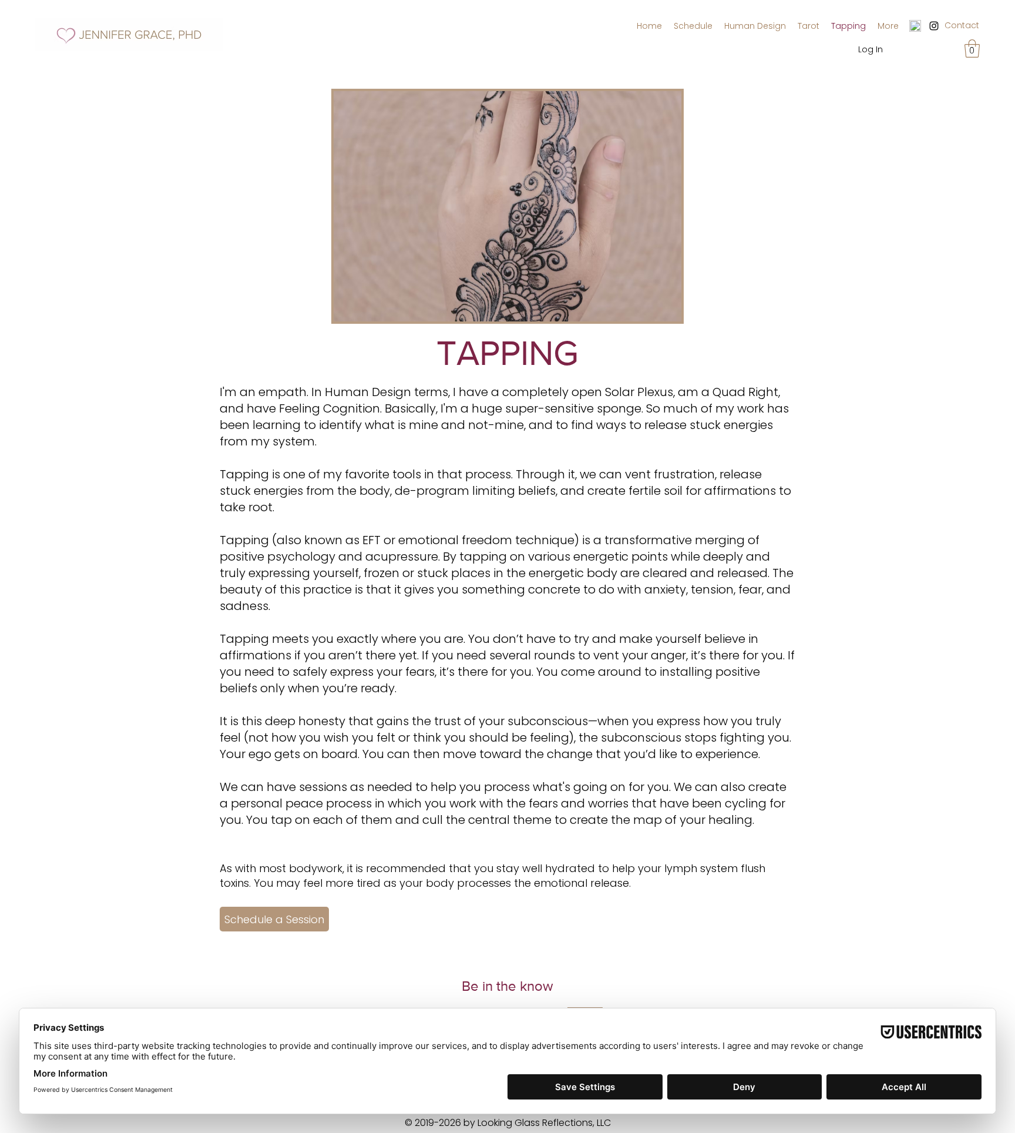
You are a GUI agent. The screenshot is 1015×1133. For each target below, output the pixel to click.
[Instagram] (934, 26)
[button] (972, 48)
